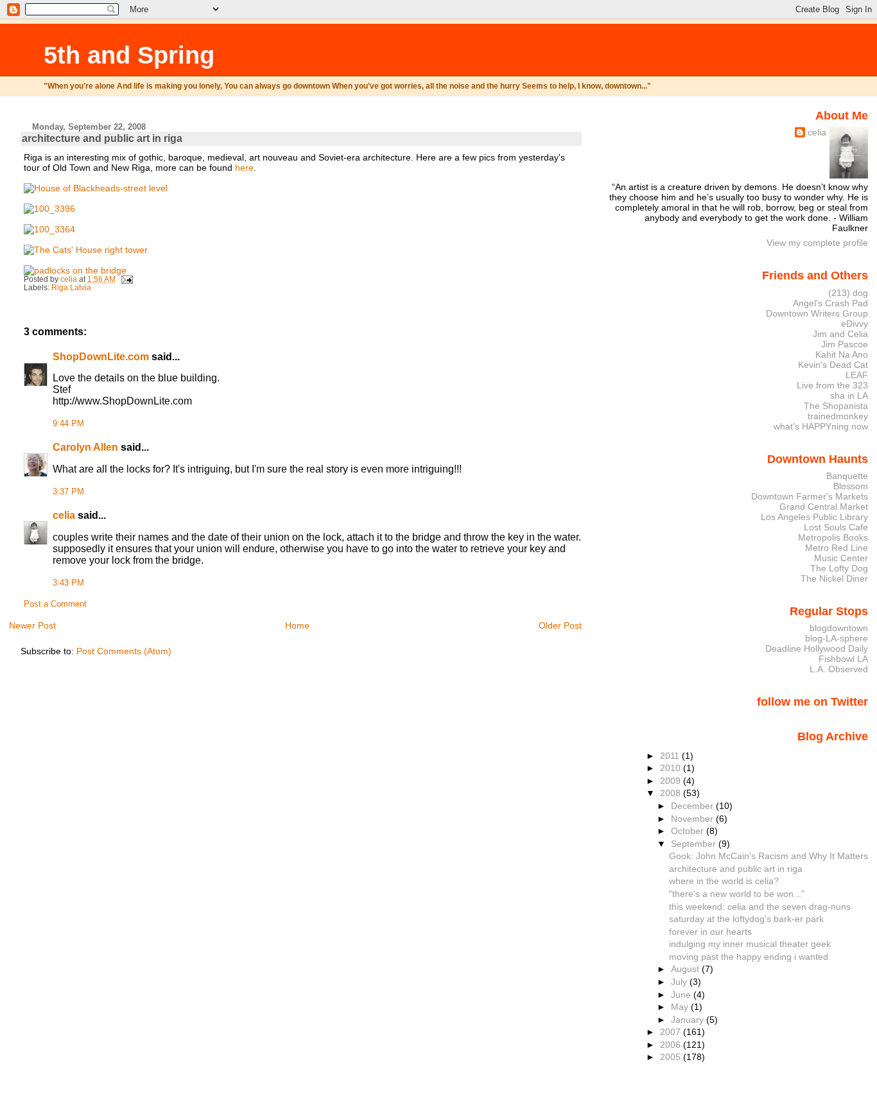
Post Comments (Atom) (123, 651)
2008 (671, 793)
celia (64, 515)
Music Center (841, 558)
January (688, 1019)
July (680, 982)
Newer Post (32, 625)
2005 (671, 1057)
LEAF (857, 375)
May (681, 1007)
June (682, 994)
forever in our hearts (710, 931)
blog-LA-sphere (836, 638)
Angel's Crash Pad (830, 303)
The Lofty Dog (839, 568)
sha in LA (849, 395)
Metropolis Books (833, 537)
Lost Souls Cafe (836, 527)
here (244, 167)
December (693, 806)
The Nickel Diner (834, 578)
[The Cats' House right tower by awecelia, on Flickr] (86, 250)
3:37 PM (68, 491)
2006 (671, 1044)
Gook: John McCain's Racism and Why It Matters (768, 856)
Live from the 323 (832, 385)
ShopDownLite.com (101, 356)
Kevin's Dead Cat (833, 365)
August (686, 969)
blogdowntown (839, 628)
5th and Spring (129, 55)
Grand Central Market (823, 506)
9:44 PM (68, 423)
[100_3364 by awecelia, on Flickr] (49, 229)
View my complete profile (817, 243)
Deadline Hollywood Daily (816, 648)
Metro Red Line (836, 548)
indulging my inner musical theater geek (750, 944)
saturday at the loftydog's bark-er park (746, 919)
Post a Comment (55, 604)
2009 (671, 781)
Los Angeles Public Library (814, 517)
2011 (671, 756)
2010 (671, 768)
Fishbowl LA (843, 659)
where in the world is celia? (724, 881)
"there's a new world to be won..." (736, 894)
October (688, 831)
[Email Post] (126, 279)
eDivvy (854, 323)
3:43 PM (68, 582)
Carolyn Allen (85, 447)
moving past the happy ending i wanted (748, 957)
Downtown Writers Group (817, 313)
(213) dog (848, 293)
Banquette (847, 476)
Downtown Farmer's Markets (809, 496)
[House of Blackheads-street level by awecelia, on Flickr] (96, 188)
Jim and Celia (840, 334)
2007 (671, 1032)
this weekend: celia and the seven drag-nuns (760, 906)
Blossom (850, 486)
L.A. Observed (839, 669)
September (694, 844)
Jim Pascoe (844, 344)
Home (297, 625)
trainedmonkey (838, 416)
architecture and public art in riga (736, 869)
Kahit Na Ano (841, 354)
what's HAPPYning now (821, 426)
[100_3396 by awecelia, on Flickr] (49, 209)
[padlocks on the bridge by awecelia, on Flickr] (75, 270)
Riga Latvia (71, 287)
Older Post (560, 625)
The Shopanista (836, 406)
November (693, 818)
